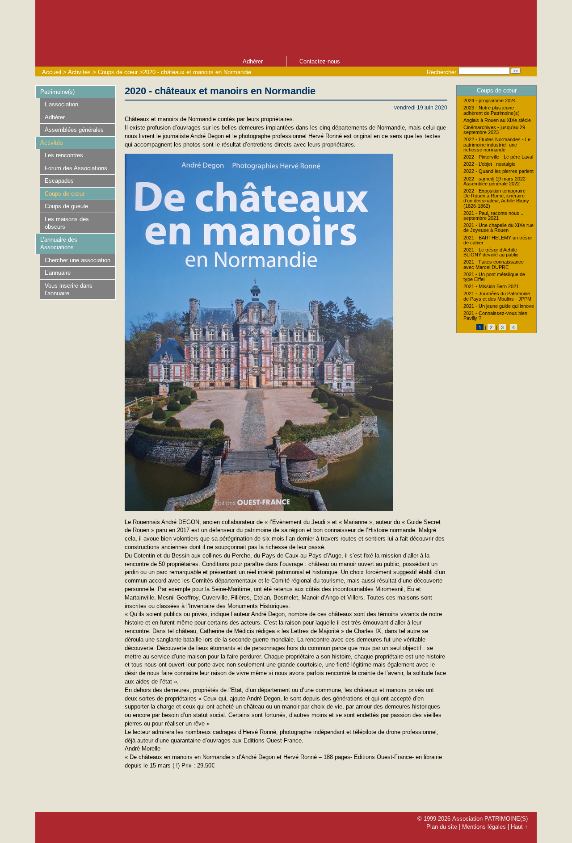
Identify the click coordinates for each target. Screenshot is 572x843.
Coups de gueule (66, 206)
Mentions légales (484, 826)
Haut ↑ (519, 826)
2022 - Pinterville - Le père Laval (498, 157)
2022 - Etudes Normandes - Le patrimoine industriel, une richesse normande (496, 144)
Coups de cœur (118, 72)
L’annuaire (58, 272)
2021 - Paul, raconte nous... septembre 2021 (493, 216)
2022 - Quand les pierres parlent (498, 171)
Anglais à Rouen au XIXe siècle (497, 120)
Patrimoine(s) (57, 91)
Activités (79, 72)
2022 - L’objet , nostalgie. (490, 164)
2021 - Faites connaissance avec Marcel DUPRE (493, 264)
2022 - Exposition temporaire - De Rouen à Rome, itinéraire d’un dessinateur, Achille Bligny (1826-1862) (496, 199)
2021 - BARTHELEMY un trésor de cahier (497, 240)
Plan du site (441, 826)
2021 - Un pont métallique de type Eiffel (494, 277)
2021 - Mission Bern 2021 (491, 286)
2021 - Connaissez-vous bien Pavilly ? (495, 316)
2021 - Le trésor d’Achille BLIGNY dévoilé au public (490, 252)
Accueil (51, 72)
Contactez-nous (319, 61)
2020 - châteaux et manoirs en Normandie (197, 72)
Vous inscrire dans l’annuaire (69, 289)
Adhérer (253, 61)
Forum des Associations (76, 168)
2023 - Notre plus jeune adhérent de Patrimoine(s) (491, 110)
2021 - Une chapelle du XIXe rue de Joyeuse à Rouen (498, 228)
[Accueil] (223, 27)
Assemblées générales (74, 129)
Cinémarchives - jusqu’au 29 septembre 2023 (494, 130)
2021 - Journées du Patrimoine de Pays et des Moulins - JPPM (497, 296)
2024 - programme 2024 (489, 100)
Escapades (59, 180)
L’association (61, 104)
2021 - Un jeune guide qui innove (498, 306)
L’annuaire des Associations (58, 243)
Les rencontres (64, 155)
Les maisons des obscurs (67, 223)
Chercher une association (77, 260)
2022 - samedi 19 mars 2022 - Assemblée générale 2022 (496, 181)
